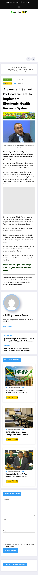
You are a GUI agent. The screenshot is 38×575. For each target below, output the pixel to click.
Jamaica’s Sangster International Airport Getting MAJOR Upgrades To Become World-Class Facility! (19, 340)
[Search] (28, 59)
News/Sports (8, 80)
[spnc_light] (33, 59)
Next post (7, 345)
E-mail (4, 531)
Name (4, 519)
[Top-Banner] (19, 116)
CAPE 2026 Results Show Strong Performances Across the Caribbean (17, 433)
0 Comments (20, 83)
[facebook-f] (19, 7)
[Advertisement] (19, 35)
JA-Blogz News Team (22, 80)
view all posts (7, 326)
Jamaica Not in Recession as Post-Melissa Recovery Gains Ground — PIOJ (17, 391)
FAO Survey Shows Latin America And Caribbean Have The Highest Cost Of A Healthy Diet (17, 349)
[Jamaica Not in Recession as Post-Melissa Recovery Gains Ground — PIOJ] (19, 376)
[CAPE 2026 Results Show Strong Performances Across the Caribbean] (19, 418)
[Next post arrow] (33, 349)
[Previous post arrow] (33, 338)
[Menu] (3, 59)
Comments (6, 499)
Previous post (8, 335)
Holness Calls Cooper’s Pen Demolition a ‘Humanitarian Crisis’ (16, 475)
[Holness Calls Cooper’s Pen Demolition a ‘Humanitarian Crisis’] (19, 460)
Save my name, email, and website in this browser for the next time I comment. (18, 545)
